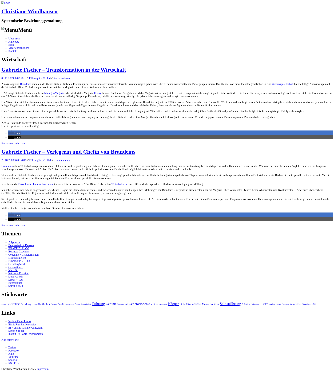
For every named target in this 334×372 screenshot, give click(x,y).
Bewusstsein (13, 304)
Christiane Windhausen (29, 11)
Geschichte (153, 304)
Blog (11, 44)
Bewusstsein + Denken (21, 245)
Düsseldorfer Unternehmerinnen (36, 184)
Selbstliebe (246, 304)
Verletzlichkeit (295, 304)
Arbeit (3, 304)
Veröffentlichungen (18, 47)
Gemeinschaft (122, 304)
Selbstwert (255, 304)
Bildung (35, 304)
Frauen (77, 304)
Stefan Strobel (16, 330)
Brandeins (25, 84)
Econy (97, 93)
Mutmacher (207, 304)
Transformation (274, 304)
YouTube (13, 356)
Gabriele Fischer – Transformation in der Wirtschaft (63, 70)
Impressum (43, 368)
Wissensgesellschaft (282, 84)
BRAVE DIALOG (18, 248)
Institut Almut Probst (19, 321)
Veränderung (307, 304)
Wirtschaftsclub (119, 184)
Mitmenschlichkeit (193, 304)
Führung (98, 304)
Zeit (314, 304)
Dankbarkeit (44, 304)
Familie (61, 304)
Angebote (13, 41)
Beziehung (26, 304)
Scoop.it (12, 359)
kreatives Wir (15, 276)
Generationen (15, 267)
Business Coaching (18, 251)
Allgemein (14, 242)
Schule (216, 304)
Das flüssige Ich (17, 257)
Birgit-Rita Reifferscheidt (22, 324)
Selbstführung (230, 304)
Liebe (183, 304)
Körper (173, 303)
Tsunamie (285, 304)
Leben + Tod (15, 279)
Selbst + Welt (15, 285)
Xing (11, 353)
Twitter (12, 347)
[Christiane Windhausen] (5, 2)
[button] (14, 133)
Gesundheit (163, 304)
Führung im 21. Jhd (40, 78)
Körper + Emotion (18, 273)
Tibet (263, 303)
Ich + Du (13, 270)
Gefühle (111, 304)
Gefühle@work (17, 264)
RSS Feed (13, 363)
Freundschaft (86, 304)
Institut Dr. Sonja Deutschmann (25, 333)
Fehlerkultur (69, 304)
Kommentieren (61, 78)
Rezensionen (15, 282)
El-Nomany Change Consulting (25, 327)
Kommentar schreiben (13, 143)
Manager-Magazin (54, 93)
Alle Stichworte (10, 339)
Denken (54, 304)
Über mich (14, 38)
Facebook (13, 350)
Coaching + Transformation (23, 254)
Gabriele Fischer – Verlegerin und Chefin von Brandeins (68, 152)
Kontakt (12, 51)
